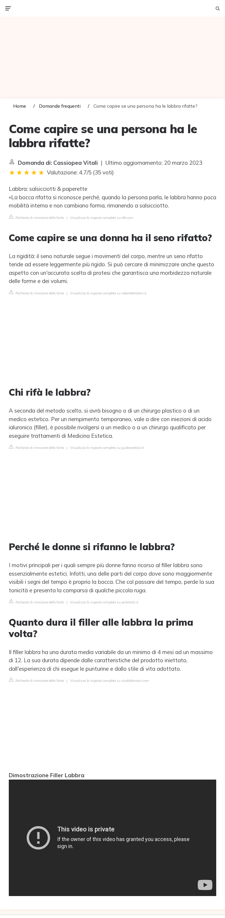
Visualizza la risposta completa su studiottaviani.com (109, 681)
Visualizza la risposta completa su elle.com (101, 218)
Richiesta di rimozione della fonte (39, 218)
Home (19, 106)
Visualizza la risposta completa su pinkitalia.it (104, 602)
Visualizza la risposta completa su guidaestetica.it (107, 448)
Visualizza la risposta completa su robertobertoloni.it (108, 293)
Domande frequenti (60, 106)
